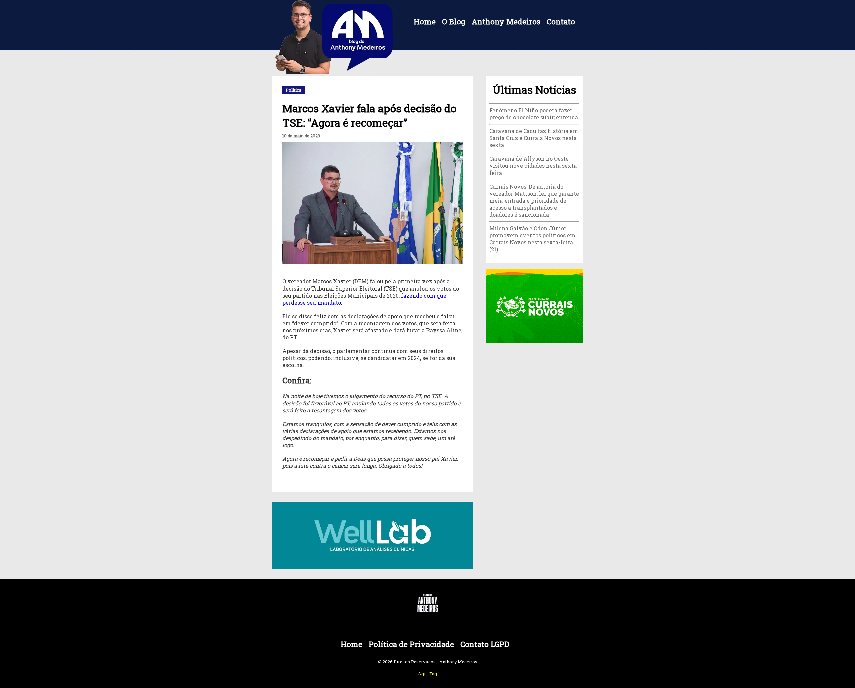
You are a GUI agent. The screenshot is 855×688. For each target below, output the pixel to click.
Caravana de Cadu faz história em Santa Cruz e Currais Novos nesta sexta (533, 137)
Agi (421, 673)
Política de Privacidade (411, 644)
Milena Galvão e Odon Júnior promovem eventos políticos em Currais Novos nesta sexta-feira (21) (532, 239)
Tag (433, 673)
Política (293, 90)
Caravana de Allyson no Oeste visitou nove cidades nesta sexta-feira (534, 165)
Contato (561, 21)
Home (425, 21)
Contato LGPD (484, 644)
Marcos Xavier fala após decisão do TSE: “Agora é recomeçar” (369, 115)
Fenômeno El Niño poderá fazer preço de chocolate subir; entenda (533, 114)
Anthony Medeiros (506, 21)
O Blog (453, 21)
